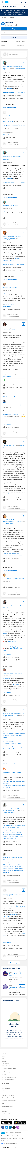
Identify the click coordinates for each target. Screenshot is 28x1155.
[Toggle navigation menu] (25, 6)
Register (19, 12)
